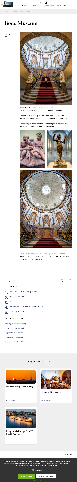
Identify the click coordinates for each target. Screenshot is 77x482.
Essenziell (38, 470)
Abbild (44, 3)
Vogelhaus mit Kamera (14, 333)
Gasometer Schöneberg (14, 337)
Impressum (68, 454)
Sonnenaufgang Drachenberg (19, 386)
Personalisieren (37, 481)
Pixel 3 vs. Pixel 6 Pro (17, 296)
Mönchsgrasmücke (16, 311)
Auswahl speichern (46, 476)
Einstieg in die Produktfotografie (18, 342)
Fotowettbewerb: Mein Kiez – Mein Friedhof (26, 306)
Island (11, 301)
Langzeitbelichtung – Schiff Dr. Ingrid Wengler (20, 432)
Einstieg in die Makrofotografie (17, 323)
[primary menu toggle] (2, 4)
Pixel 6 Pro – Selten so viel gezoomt (23, 291)
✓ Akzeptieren (26, 476)
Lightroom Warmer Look (14, 328)
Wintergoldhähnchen (51, 392)
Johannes (8, 34)
